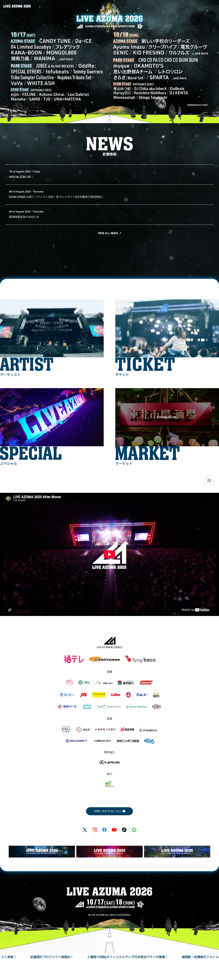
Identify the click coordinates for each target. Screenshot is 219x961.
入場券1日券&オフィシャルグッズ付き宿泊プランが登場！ (55, 957)
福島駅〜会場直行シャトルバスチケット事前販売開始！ (148, 957)
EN (212, 490)
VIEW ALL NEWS (108, 233)
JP (206, 490)
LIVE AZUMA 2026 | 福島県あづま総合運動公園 (17, 6)
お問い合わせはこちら (107, 811)
